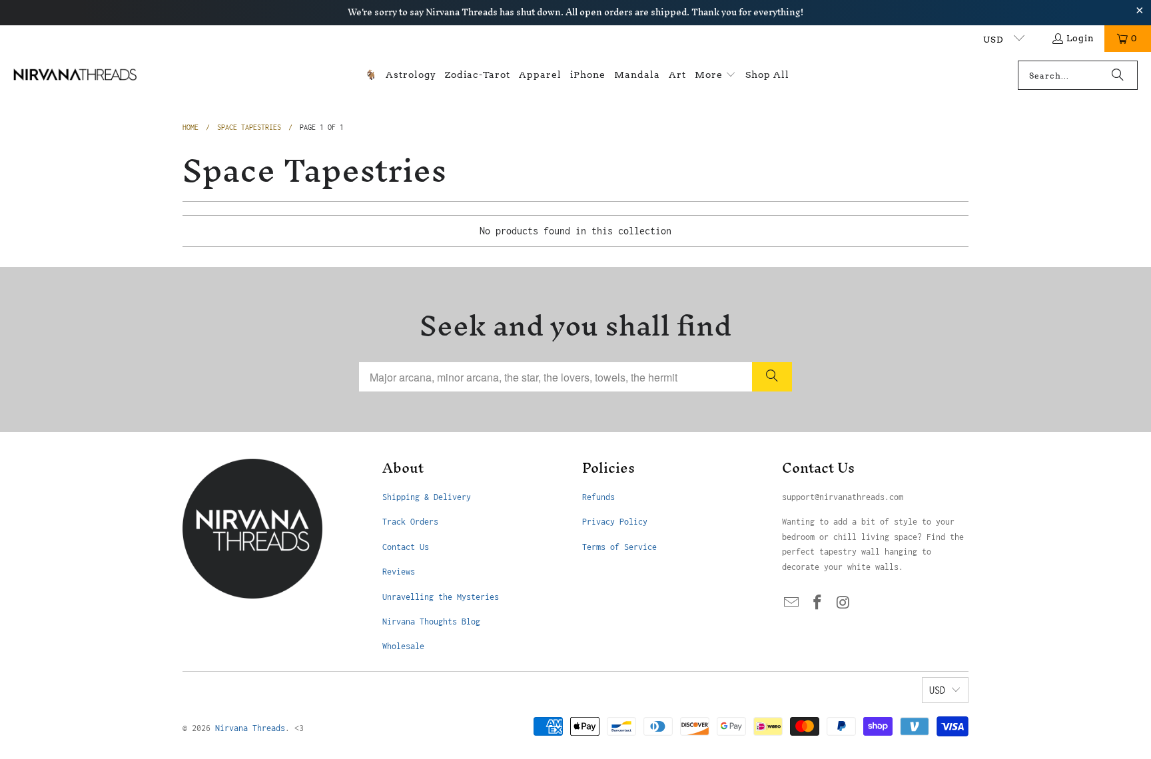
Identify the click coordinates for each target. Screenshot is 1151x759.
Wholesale (403, 646)
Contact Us (405, 547)
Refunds (598, 497)
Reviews (398, 572)
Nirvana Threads (250, 728)
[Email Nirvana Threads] (792, 603)
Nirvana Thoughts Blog (431, 622)
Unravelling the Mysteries (440, 597)
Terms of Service (619, 547)
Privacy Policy (614, 522)
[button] (715, 76)
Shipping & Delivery (426, 497)
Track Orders (410, 522)
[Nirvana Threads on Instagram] (843, 603)
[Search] (1118, 75)
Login (1080, 38)
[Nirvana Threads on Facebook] (818, 603)
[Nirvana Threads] (75, 75)
